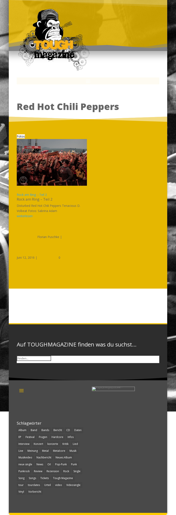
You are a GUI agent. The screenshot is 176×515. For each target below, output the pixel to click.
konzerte (52, 444)
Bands (45, 430)
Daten (78, 430)
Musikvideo (25, 457)
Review (38, 471)
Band (34, 430)
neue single (25, 464)
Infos (71, 437)
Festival (30, 437)
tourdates (34, 485)
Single (76, 471)
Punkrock (24, 471)
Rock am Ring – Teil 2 (32, 195)
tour (21, 485)
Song (21, 478)
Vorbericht (34, 491)
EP (19, 437)
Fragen (43, 437)
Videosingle (73, 485)
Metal (45, 451)
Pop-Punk (61, 464)
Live (20, 451)
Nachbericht (43, 457)
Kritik (65, 444)
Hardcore (57, 437)
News (39, 464)
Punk (74, 464)
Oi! (49, 464)
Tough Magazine (63, 478)
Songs (32, 478)
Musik (73, 451)
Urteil (47, 485)
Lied (75, 444)
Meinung (32, 451)
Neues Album (64, 457)
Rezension (53, 471)
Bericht (57, 430)
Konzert (38, 444)
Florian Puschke (48, 237)
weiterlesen (25, 216)
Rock (66, 471)
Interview (23, 444)
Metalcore (59, 451)
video (58, 485)
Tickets (44, 478)
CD (68, 430)
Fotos (21, 136)
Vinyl (21, 491)
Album (22, 430)
